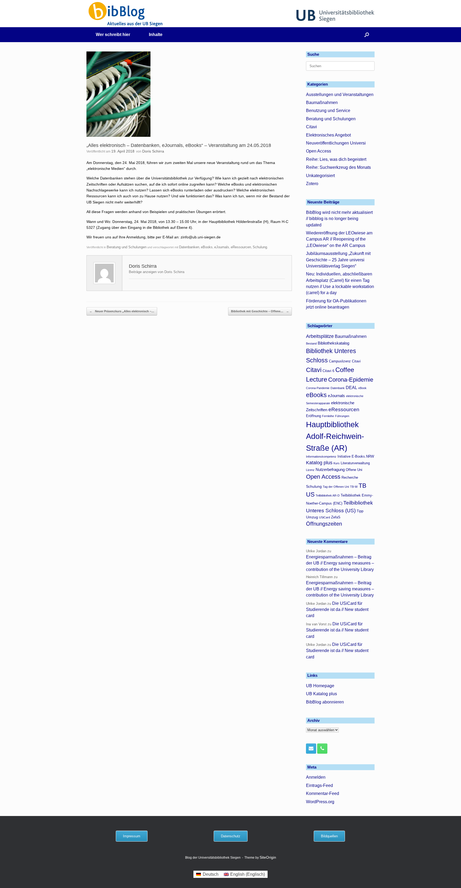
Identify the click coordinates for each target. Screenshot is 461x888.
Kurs (336, 463)
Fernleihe (328, 416)
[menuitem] (207, 874)
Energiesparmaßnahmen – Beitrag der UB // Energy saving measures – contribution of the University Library (340, 563)
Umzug (312, 517)
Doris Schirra (153, 151)
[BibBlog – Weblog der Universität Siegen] (125, 14)
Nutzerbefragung (330, 469)
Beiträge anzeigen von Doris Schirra (156, 272)
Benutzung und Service (328, 110)
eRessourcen (241, 247)
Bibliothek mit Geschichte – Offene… (260, 311)
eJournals (221, 247)
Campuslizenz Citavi (345, 361)
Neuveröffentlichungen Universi (336, 143)
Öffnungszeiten (324, 524)
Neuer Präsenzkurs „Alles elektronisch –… (121, 311)
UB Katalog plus (321, 693)
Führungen (342, 416)
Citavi (311, 127)
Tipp (360, 511)
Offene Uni (354, 470)
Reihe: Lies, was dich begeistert (336, 159)
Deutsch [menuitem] (210, 874)
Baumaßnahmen (322, 102)
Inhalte (155, 34)
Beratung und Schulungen (126, 247)
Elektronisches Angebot (328, 135)
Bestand (311, 343)
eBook (362, 388)
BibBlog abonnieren (325, 702)
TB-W (353, 486)
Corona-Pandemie (317, 388)
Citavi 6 (328, 371)
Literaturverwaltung (355, 463)
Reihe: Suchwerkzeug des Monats (338, 167)
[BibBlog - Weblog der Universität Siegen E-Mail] (311, 748)
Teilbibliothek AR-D (328, 495)
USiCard (324, 517)
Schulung (260, 247)
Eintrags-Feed (319, 785)
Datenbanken (189, 247)
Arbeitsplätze (320, 336)
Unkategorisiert (320, 175)
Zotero (312, 183)
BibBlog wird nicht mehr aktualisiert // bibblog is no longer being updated (339, 218)
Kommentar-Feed (322, 793)
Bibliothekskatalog (333, 343)
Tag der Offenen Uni (336, 486)
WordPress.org (320, 801)
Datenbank (338, 388)
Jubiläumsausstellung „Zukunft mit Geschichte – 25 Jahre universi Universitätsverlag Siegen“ (338, 259)
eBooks (207, 247)
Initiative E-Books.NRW (355, 456)
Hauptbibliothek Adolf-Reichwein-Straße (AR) (335, 436)
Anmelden (315, 777)
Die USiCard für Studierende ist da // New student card (337, 609)
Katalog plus (319, 462)
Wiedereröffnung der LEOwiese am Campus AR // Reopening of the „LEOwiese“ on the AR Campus (339, 239)
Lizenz (310, 469)
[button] (367, 34)
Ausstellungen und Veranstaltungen (339, 94)
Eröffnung (313, 416)
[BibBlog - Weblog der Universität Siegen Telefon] (322, 748)
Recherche (349, 477)
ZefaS (335, 517)
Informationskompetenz (321, 456)
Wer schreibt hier (113, 34)
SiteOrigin (268, 857)
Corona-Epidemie (350, 379)
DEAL (351, 387)
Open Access (318, 151)
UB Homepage (320, 685)
